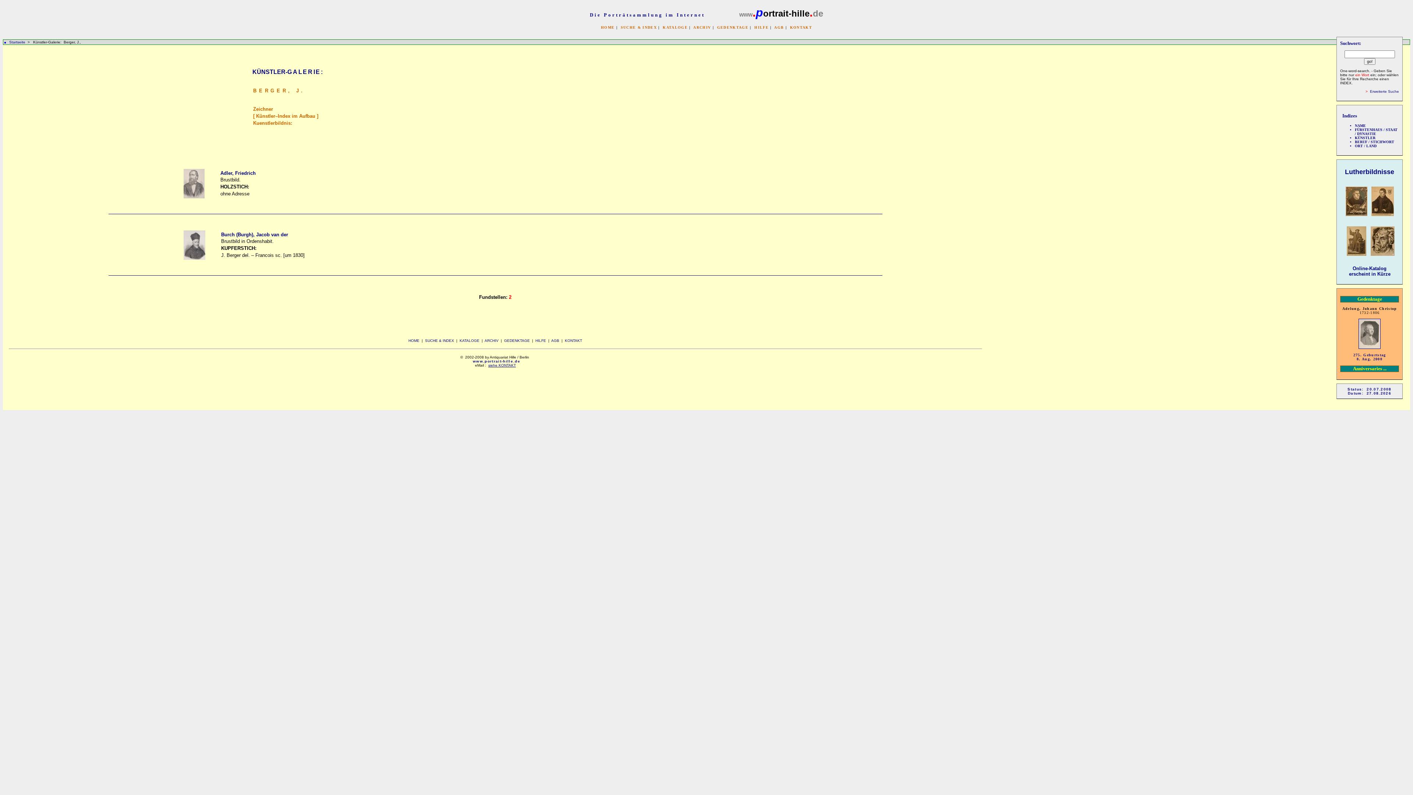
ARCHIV (702, 27)
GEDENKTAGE (732, 27)
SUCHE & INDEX (639, 27)
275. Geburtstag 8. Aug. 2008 (1369, 357)
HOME (608, 27)
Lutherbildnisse (1369, 172)
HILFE (761, 27)
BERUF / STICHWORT (1374, 142)
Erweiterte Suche (1384, 91)
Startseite (17, 42)
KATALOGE (675, 27)
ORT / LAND (1366, 146)
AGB (779, 27)
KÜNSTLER (1365, 138)
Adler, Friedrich (238, 173)
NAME (1360, 126)
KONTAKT (801, 27)
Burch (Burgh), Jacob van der (254, 234)
